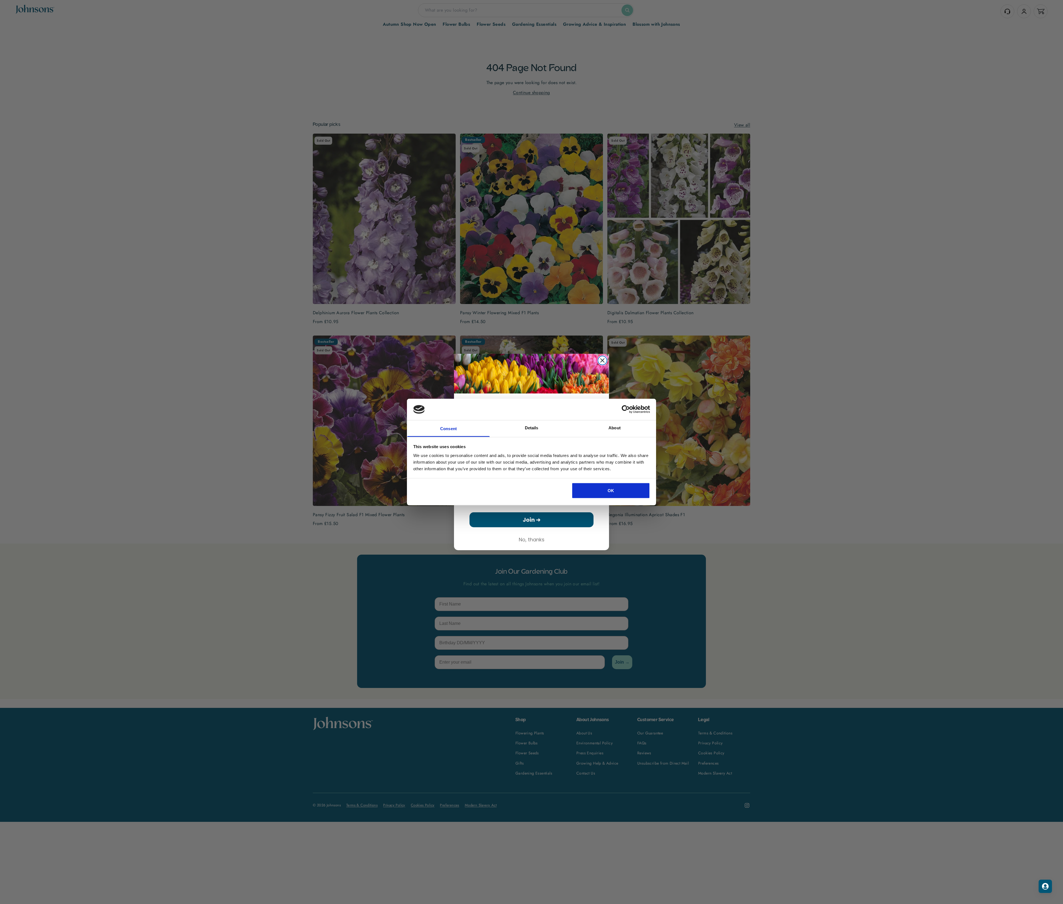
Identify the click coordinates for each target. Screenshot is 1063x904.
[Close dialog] (602, 360)
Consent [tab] (448, 428)
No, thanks (532, 539)
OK (611, 490)
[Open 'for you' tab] (1045, 886)
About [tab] (614, 427)
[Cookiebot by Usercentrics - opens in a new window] (626, 409)
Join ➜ (532, 520)
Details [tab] (531, 427)
